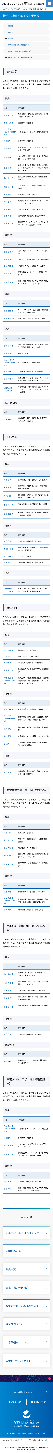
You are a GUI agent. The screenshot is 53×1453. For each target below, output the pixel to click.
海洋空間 (10, 38)
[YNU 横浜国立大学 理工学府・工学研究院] (26, 1419)
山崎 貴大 (7, 562)
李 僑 (6, 743)
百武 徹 (6, 202)
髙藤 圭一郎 (8, 318)
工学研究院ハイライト (18, 1360)
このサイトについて (12, 1440)
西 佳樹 (6, 662)
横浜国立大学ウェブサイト (27, 1392)
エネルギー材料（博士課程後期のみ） (20, 51)
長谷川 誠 (7, 496)
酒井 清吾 (7, 252)
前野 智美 (7, 556)
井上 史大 (7, 129)
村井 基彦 (7, 678)
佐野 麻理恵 (8, 359)
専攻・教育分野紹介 (17, 1287)
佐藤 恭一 (7, 187)
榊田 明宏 (7, 311)
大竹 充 (6, 541)
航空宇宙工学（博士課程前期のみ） (19, 45)
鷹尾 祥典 (7, 194)
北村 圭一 (7, 178)
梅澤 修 (6, 479)
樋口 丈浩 (7, 715)
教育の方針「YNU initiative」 (22, 1306)
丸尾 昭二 (7, 223)
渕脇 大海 (7, 282)
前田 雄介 (7, 209)
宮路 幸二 (7, 670)
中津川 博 (7, 549)
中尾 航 (6, 487)
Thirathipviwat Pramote (9, 589)
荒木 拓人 (7, 115)
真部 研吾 (7, 379)
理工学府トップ (7, 9)
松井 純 (6, 216)
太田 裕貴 (7, 148)
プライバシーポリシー (36, 1440)
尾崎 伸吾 (7, 157)
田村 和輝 (7, 371)
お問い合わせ (40, 1401)
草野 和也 (7, 346)
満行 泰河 (7, 736)
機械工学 (10, 26)
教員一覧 (24, 9)
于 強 (6, 141)
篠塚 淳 (6, 259)
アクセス (15, 1401)
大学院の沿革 (13, 1251)
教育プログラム (14, 1324)
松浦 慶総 (7, 419)
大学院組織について (17, 1342)
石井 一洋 (7, 123)
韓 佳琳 (6, 772)
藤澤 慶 (6, 273)
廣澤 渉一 (7, 505)
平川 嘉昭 (7, 728)
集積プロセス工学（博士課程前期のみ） (20, 57)
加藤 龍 (6, 168)
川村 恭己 (7, 656)
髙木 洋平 (7, 709)
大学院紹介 (17, 9)
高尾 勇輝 (7, 266)
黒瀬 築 (6, 353)
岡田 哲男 (7, 650)
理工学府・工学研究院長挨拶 (22, 1233)
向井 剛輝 (7, 514)
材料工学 (10, 32)
